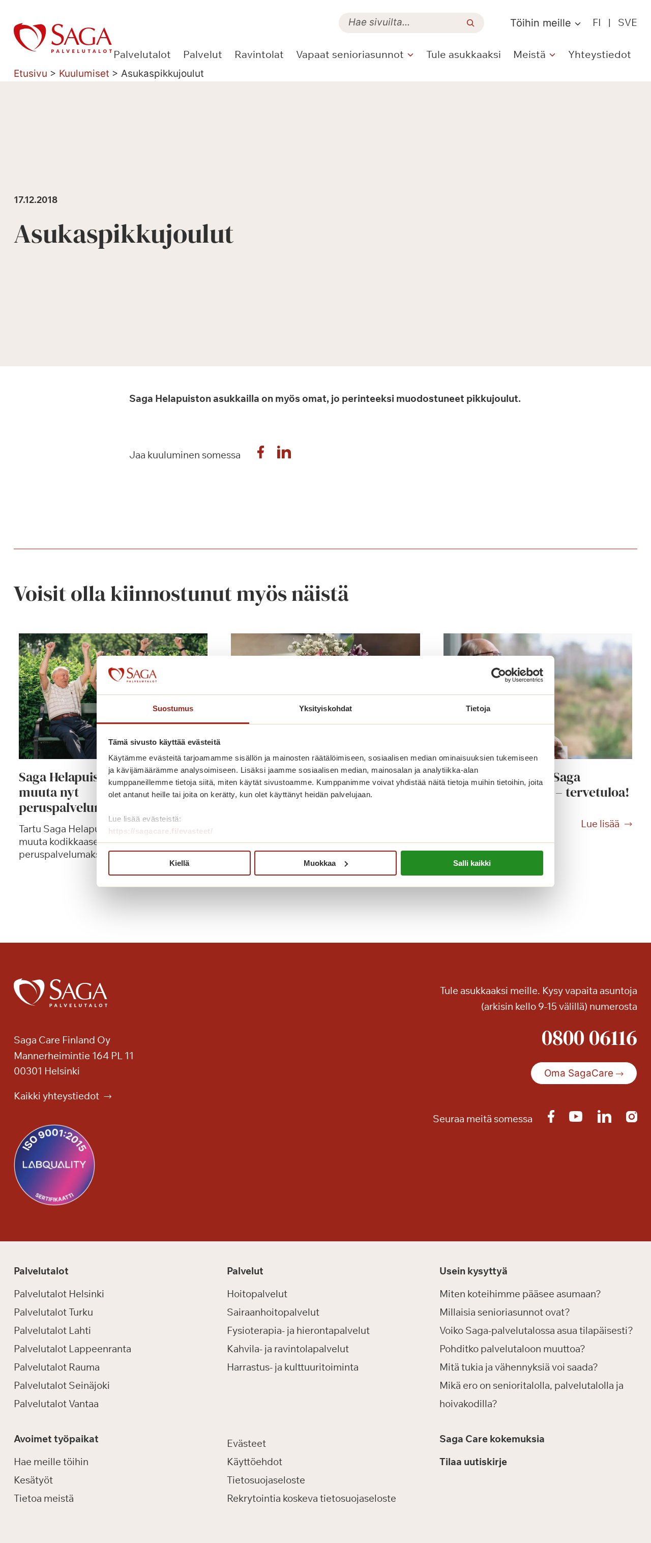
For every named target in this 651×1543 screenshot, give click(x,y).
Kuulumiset (84, 73)
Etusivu (30, 73)
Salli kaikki (472, 863)
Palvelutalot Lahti (52, 1330)
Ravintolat (259, 54)
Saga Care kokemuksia (492, 1439)
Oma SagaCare (578, 1073)
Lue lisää (600, 824)
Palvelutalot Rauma (57, 1367)
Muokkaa (320, 863)
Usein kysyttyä (473, 1271)
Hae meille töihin (51, 1461)
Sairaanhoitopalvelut (273, 1312)
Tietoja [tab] (478, 708)
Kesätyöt (33, 1480)
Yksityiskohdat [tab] (325, 708)
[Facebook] (261, 455)
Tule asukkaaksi (463, 54)
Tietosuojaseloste (266, 1480)
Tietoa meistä (44, 1498)
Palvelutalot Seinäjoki (62, 1385)
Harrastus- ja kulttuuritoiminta (293, 1367)
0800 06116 (589, 1037)
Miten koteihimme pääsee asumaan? (520, 1294)
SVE (627, 22)
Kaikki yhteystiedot (57, 1096)
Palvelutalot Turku (53, 1312)
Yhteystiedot (599, 54)
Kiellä (179, 863)
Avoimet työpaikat (56, 1439)
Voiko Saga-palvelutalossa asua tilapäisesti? (536, 1330)
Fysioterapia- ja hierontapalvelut (298, 1330)
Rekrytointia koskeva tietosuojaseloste (311, 1498)
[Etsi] (470, 23)
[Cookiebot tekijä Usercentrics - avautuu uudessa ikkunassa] (498, 675)
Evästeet (246, 1443)
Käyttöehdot (254, 1461)
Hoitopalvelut (257, 1294)
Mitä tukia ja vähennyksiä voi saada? (518, 1367)
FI (597, 22)
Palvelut (202, 54)
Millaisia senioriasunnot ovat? (504, 1312)
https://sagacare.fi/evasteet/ (160, 831)
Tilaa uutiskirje (473, 1461)
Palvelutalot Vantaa (56, 1404)
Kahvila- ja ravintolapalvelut (288, 1349)
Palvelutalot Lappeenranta (72, 1349)
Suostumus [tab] (173, 708)
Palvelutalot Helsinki (59, 1294)
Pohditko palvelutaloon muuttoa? (512, 1349)
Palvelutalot (142, 54)
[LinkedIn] (284, 455)
